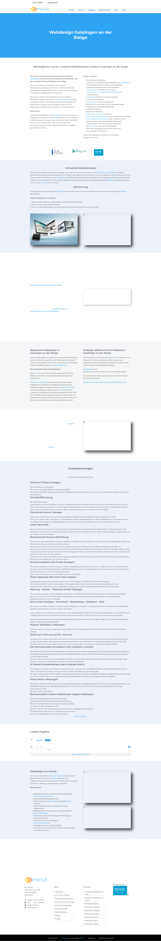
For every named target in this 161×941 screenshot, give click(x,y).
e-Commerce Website (62, 895)
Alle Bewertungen (80, 716)
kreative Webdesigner (41, 813)
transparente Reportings (41, 823)
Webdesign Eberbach (92, 914)
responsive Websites (68, 387)
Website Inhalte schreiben (64, 898)
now (42, 747)
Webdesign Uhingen (91, 924)
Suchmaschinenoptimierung (100, 116)
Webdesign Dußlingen (92, 910)
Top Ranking (56, 115)
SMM (116, 92)
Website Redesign (61, 909)
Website (51, 447)
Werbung (58, 191)
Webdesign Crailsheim (92, 907)
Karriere (116, 10)
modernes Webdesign (62, 99)
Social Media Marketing (106, 92)
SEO (88, 116)
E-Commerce (100, 114)
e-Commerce (81, 10)
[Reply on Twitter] (37, 749)
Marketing (111, 180)
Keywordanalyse (92, 102)
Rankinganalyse (92, 90)
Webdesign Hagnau (91, 920)
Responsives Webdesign (38, 382)
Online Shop (91, 114)
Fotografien (90, 97)
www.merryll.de (32, 907)
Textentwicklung (92, 92)
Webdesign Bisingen (92, 903)
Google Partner (62, 177)
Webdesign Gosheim (92, 917)
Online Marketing (61, 912)
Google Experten (56, 776)
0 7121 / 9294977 (37, 2)
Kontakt (123, 10)
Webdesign (71, 10)
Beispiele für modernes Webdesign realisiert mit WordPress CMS (104, 382)
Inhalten (37, 373)
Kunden (43, 183)
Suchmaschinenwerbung (99, 119)
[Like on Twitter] (44, 749)
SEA (88, 119)
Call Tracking (93, 126)
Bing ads (68, 801)
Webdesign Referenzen (104, 10)
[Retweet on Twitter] (41, 749)
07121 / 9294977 (38, 900)
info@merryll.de (32, 905)
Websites (71, 424)
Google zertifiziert (52, 801)
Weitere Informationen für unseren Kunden (46, 285)
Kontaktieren (87, 369)
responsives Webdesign (59, 365)
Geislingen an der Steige (107, 172)
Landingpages (91, 10)
